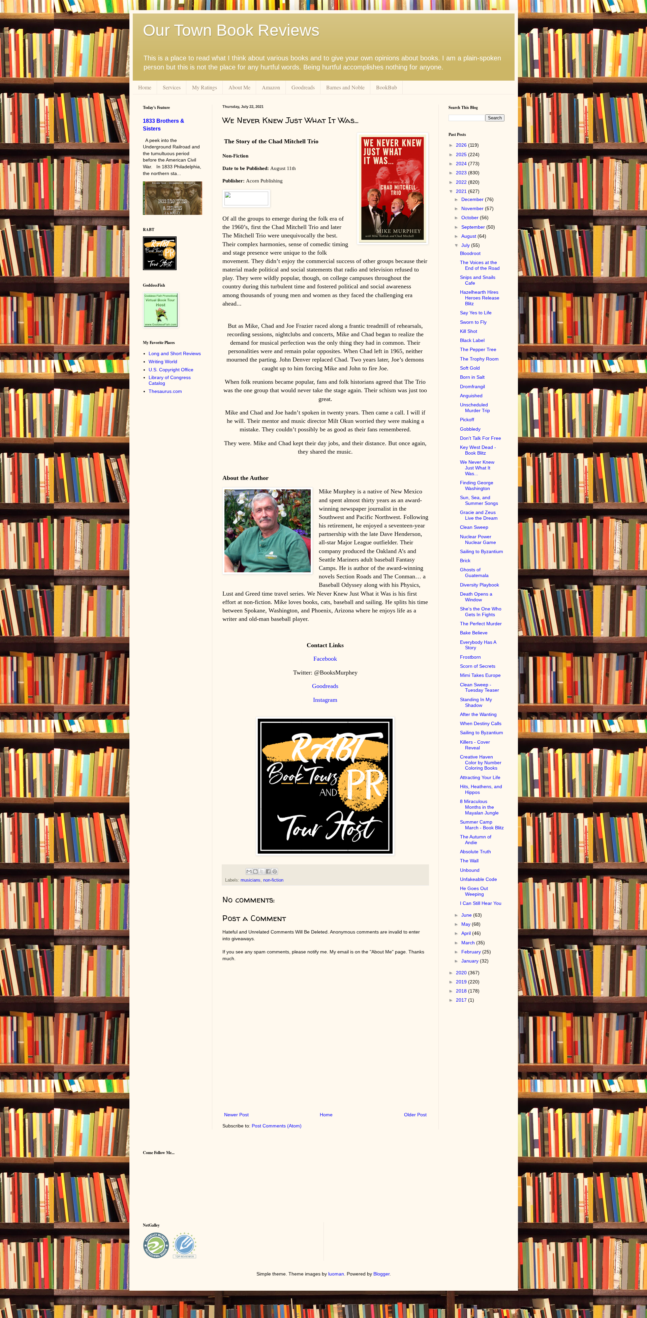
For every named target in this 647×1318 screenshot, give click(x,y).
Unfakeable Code (478, 879)
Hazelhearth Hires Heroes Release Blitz (479, 297)
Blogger (381, 1274)
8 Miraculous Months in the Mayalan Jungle (479, 807)
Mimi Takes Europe (480, 675)
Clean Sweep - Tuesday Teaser (479, 687)
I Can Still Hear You (480, 903)
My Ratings (204, 87)
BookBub (386, 87)
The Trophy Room (479, 359)
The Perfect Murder (481, 623)
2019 (462, 981)
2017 (462, 1000)
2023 (462, 172)
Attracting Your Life (480, 777)
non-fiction (273, 880)
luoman (336, 1274)
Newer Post (236, 1114)
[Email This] (249, 871)
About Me (239, 87)
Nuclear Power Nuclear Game (478, 539)
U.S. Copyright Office (171, 369)
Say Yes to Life (476, 312)
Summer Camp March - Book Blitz (482, 824)
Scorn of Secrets (477, 666)
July (466, 245)
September (473, 227)
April (466, 933)
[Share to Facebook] (268, 871)
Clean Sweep (474, 527)
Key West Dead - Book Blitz (478, 450)
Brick (465, 560)
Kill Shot (468, 331)
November (473, 208)
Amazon (271, 87)
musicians (250, 880)
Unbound (470, 870)
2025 (462, 154)
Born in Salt (472, 377)
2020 (462, 972)
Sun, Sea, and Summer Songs (479, 500)
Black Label (472, 340)
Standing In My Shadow (476, 702)
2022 (462, 182)
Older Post (415, 1114)
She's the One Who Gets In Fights (480, 611)
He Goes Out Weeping (474, 891)
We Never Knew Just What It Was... (477, 467)
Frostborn (470, 657)
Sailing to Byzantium (481, 551)
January (470, 961)
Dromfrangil (472, 386)
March (468, 942)
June (467, 915)
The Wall (469, 860)
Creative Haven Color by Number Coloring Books (480, 762)
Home (144, 87)
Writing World (163, 361)
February (471, 951)
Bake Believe (474, 632)
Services (172, 87)
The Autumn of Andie (475, 839)
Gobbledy (470, 429)
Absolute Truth (475, 851)
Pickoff (467, 419)
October (470, 217)
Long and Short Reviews (175, 353)
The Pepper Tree (478, 349)
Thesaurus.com (165, 391)
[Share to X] (261, 871)
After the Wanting (478, 714)
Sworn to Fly (473, 322)
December (473, 199)
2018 (462, 991)
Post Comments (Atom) (277, 1125)
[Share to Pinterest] (274, 871)
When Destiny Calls (480, 723)
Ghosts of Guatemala (474, 572)
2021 (462, 191)
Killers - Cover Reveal (475, 744)
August (469, 236)
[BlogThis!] (255, 871)
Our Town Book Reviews (231, 30)
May (466, 924)
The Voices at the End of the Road (480, 265)
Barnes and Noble (345, 87)
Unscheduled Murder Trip (475, 407)
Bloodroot (470, 253)
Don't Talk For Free (480, 438)
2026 (462, 145)
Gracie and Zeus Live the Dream (479, 515)
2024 (462, 163)
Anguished (471, 395)
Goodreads (303, 87)
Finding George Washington (476, 485)
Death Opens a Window (476, 596)
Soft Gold (470, 368)
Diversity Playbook (479, 585)
